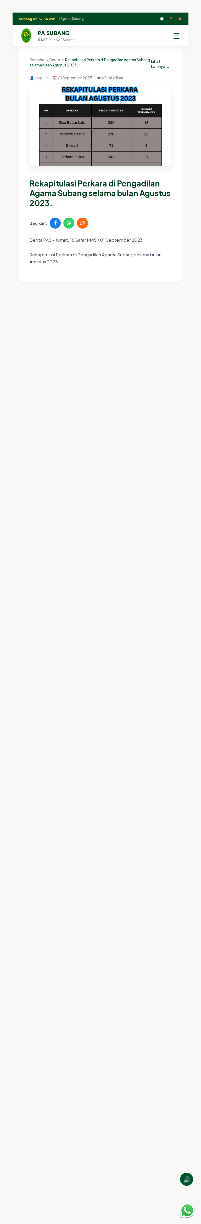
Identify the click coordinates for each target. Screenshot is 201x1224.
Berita (54, 59)
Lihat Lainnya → (160, 64)
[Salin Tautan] (82, 223)
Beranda (37, 59)
